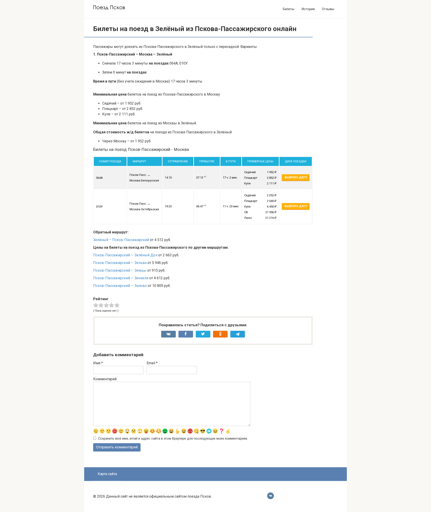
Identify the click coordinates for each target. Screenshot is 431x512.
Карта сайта (107, 474)
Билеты (288, 9)
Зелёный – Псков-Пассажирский (121, 240)
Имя (98, 363)
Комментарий (105, 379)
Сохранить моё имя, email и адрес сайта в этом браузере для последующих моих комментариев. (173, 438)
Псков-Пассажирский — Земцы (119, 270)
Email (152, 363)
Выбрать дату (296, 177)
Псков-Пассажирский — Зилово (120, 286)
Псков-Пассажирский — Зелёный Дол (125, 255)
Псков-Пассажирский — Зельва (120, 263)
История (308, 9)
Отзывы (328, 9)
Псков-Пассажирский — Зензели (120, 278)
